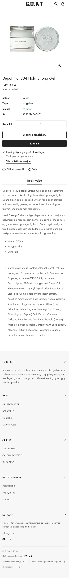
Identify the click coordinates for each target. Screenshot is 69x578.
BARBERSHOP (9, 492)
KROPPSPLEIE (9, 424)
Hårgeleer (27, 103)
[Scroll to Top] (63, 561)
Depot (25, 98)
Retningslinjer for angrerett (49, 561)
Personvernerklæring (11, 561)
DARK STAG (8, 462)
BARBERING (8, 411)
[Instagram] (10, 539)
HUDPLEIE (7, 417)
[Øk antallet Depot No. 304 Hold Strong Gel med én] (62, 124)
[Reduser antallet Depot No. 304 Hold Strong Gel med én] (19, 124)
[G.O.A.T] (34, 4)
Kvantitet (7, 124)
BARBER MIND (9, 448)
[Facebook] (3, 539)
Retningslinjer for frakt (12, 566)
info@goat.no (8, 533)
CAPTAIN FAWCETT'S (13, 455)
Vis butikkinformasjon (18, 161)
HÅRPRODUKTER (10, 404)
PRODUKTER (8, 486)
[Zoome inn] (59, 66)
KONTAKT (7, 499)
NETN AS (27, 556)
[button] (63, 4)
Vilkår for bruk (29, 561)
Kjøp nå (34, 143)
